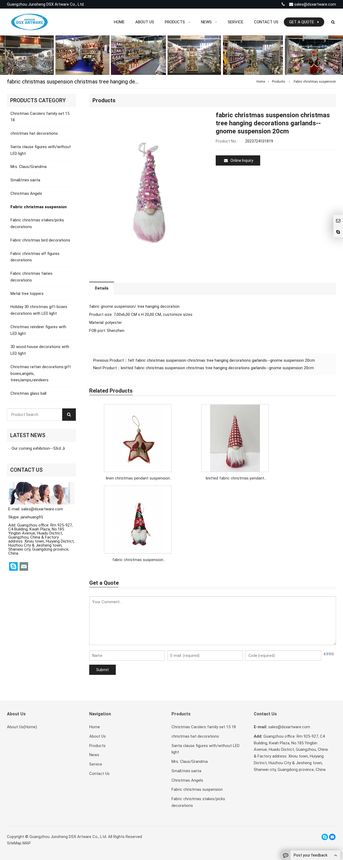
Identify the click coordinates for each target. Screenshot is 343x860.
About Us (97, 736)
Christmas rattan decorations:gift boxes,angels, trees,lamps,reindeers (40, 373)
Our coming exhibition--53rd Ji (37, 448)
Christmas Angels (26, 193)
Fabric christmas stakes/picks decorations (37, 223)
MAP (27, 843)
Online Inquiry (241, 160)
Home (94, 726)
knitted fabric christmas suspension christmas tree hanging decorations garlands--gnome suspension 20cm (217, 367)
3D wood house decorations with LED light (39, 350)
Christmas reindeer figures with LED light (38, 330)
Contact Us (99, 773)
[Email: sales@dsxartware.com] (338, 220)
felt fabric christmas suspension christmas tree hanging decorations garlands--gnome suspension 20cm (221, 360)
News (94, 754)
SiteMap (14, 843)
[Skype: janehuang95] (338, 231)
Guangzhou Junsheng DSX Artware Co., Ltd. (68, 836)
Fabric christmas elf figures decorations (34, 257)
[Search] (69, 414)
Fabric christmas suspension (315, 81)
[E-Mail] (332, 837)
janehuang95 (32, 517)
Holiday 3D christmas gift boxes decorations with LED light (38, 310)
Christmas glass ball (28, 393)
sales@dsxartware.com (314, 4)
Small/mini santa (25, 180)
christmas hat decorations (34, 133)
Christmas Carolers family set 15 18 (39, 117)
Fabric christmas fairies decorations (31, 277)
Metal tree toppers (27, 293)
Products (278, 81)
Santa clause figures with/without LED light (40, 150)
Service (95, 764)
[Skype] (325, 837)
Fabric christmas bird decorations (40, 240)
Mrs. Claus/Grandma (28, 166)
